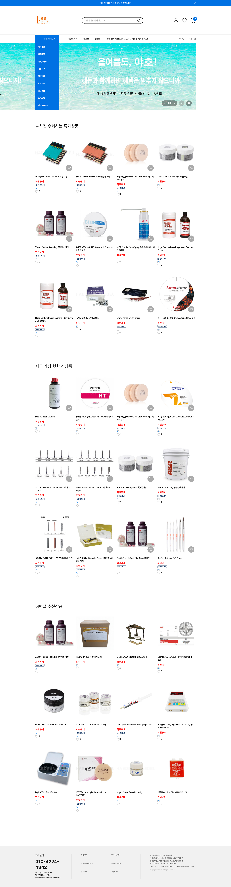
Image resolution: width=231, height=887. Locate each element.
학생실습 (41, 83)
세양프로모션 (43, 105)
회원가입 (192, 39)
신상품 (98, 39)
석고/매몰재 (42, 61)
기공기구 (41, 69)
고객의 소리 (114, 872)
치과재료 (41, 47)
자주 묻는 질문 (115, 855)
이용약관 (84, 855)
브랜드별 (41, 98)
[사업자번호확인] (178, 858)
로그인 (181, 39)
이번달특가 (72, 39)
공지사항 (84, 872)
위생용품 (41, 91)
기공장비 (41, 76)
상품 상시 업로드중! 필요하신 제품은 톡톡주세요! (127, 39)
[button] (164, 103)
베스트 (86, 39)
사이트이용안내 (116, 863)
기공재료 (41, 54)
